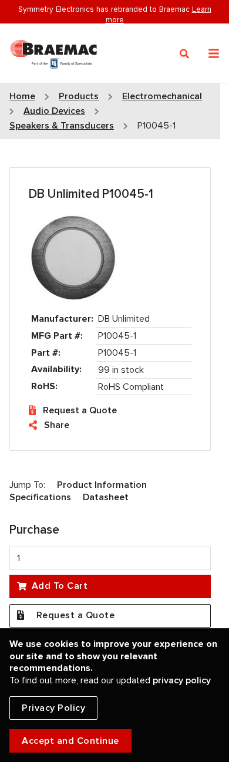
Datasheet (106, 497)
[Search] (184, 54)
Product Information (102, 485)
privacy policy (182, 680)
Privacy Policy (53, 708)
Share (56, 425)
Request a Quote (80, 410)
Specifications (40, 497)
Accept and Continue (70, 741)
